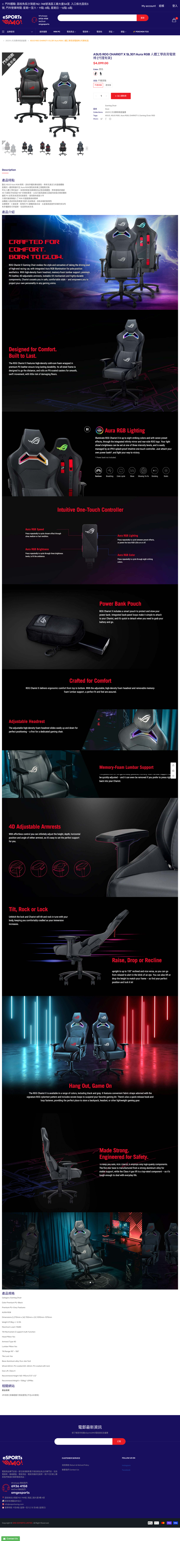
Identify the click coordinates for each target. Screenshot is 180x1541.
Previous (3, 148)
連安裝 (108, 85)
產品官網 (5, 1390)
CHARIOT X (134, 115)
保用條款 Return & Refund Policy (75, 1465)
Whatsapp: (43, 16)
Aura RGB (125, 115)
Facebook (126, 1470)
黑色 (95, 74)
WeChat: (42, 21)
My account (149, 6)
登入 (175, 6)
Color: (98, 69)
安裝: (99, 80)
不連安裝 (98, 85)
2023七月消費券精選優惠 (115, 112)
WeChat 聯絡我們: (18, 1489)
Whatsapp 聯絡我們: (19, 1483)
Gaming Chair (110, 106)
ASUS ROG (115, 115)
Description (9, 169)
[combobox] (97, 17)
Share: (95, 119)
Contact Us (11, 1538)
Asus (107, 109)
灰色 (101, 74)
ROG (153, 115)
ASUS (107, 115)
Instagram (126, 1465)
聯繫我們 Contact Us (70, 1470)
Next (87, 148)
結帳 (161, 6)
